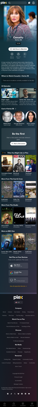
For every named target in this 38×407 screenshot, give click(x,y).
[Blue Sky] (18, 394)
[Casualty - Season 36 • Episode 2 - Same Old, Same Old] (28, 96)
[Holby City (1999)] (19, 191)
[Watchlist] (29, 3)
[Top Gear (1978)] (19, 217)
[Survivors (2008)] (31, 217)
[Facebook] (22, 394)
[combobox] (19, 2)
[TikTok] (11, 394)
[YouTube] (29, 394)
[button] (33, 3)
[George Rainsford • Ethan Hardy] (19, 118)
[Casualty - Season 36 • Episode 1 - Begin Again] (10, 96)
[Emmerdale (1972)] (31, 191)
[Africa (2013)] (7, 217)
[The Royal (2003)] (31, 165)
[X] (15, 394)
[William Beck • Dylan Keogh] (7, 118)
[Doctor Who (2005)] (7, 243)
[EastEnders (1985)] (7, 191)
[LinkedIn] (25, 394)
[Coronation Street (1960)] (7, 165)
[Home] (3, 3)
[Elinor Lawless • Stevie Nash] (31, 118)
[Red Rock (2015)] (19, 165)
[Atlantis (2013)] (19, 243)
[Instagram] (8, 394)
